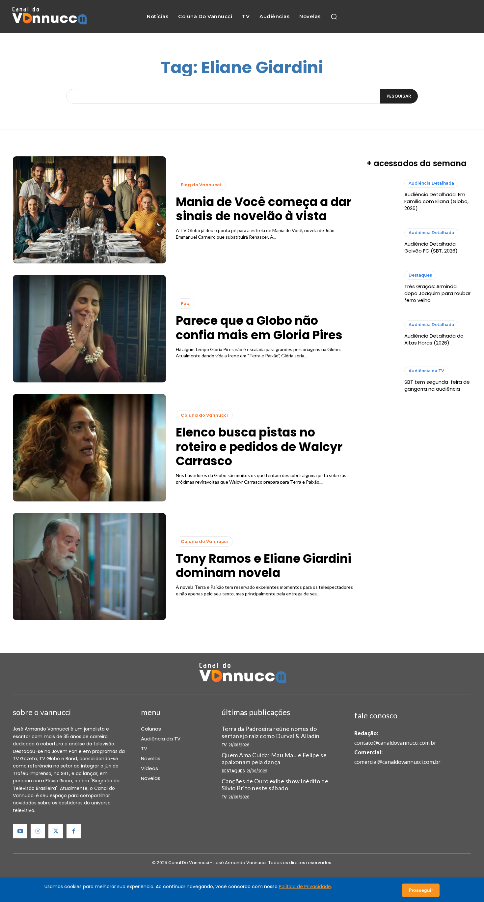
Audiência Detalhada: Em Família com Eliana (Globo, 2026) (436, 201)
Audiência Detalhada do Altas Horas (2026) (434, 339)
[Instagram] (38, 831)
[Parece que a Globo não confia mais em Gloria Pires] (89, 328)
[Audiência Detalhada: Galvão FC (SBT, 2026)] (382, 241)
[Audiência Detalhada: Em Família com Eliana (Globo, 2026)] (382, 195)
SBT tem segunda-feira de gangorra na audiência (437, 385)
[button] (333, 16)
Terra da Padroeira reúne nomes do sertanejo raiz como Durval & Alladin (271, 732)
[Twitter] (55, 831)
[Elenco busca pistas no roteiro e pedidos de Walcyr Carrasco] (89, 447)
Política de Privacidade (305, 886)
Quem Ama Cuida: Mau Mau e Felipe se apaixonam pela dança (274, 758)
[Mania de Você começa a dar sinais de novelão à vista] (89, 210)
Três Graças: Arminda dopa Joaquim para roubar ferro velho (437, 293)
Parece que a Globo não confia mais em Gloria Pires (259, 327)
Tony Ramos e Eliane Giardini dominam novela (263, 565)
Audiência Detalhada (431, 183)
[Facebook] (74, 831)
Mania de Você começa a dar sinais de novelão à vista (263, 209)
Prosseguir (421, 890)
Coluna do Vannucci (204, 415)
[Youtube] (20, 831)
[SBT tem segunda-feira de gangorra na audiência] (382, 379)
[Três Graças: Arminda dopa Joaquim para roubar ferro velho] (382, 287)
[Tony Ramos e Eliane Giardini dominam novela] (89, 566)
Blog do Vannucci (201, 185)
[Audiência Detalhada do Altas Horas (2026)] (382, 333)
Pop (185, 303)
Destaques (420, 275)
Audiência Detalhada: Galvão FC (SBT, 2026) (431, 247)
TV (224, 745)
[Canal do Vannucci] (242, 674)
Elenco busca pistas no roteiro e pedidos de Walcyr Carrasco (259, 446)
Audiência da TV (426, 370)
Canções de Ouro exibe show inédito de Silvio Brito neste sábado (275, 784)
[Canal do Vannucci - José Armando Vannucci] (49, 16)
